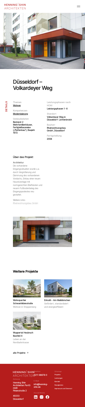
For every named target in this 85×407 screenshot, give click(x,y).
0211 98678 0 (40, 375)
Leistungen (59, 378)
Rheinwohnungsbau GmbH (25, 203)
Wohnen (17, 105)
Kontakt (57, 381)
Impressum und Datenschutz (65, 388)
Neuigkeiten (59, 385)
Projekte (58, 375)
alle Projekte (19, 353)
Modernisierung (20, 114)
